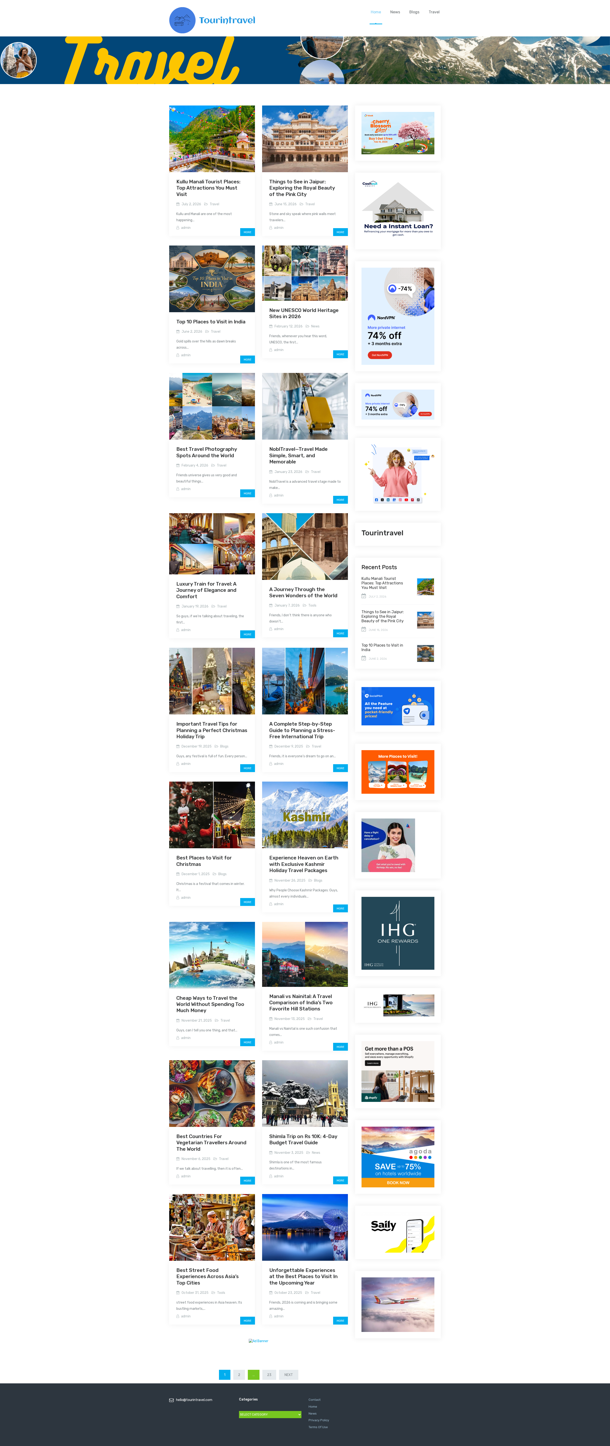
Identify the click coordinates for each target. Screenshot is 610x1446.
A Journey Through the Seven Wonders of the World (303, 592)
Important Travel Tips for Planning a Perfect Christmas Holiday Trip (211, 730)
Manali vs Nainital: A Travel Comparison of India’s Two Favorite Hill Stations (301, 1002)
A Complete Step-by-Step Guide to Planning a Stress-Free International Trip (302, 730)
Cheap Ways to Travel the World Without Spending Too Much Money (210, 1004)
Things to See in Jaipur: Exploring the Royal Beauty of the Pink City (302, 188)
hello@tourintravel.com (194, 1400)
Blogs (414, 12)
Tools (312, 605)
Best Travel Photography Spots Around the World (206, 452)
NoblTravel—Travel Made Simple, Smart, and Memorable (298, 455)
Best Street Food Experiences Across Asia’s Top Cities (207, 1276)
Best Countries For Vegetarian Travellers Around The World (211, 1142)
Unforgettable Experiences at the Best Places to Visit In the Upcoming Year (303, 1276)
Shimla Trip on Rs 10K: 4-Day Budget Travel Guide (303, 1139)
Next (289, 1375)
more (247, 232)
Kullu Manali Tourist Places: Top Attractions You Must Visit (208, 188)
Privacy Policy (319, 1420)
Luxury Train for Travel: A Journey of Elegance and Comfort (206, 590)
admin (186, 228)
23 (269, 1375)
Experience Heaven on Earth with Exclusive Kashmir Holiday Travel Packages (303, 864)
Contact (314, 1399)
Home (376, 12)
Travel (434, 12)
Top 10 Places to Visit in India (210, 322)
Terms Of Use (318, 1427)
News (395, 12)
